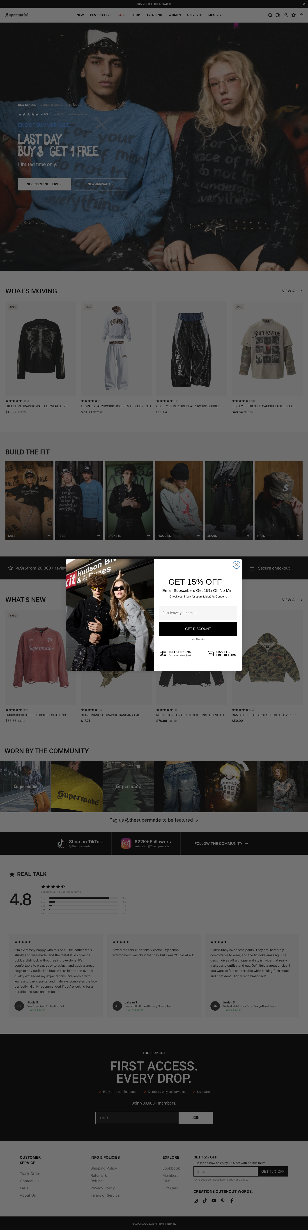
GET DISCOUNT (198, 629)
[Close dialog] (236, 564)
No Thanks (198, 639)
